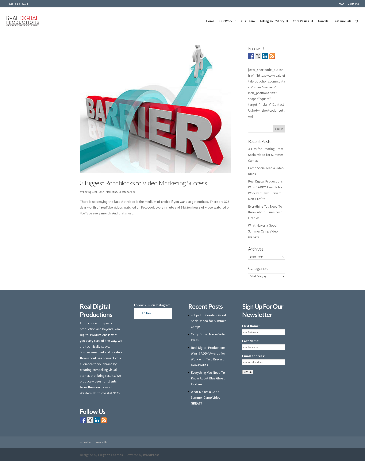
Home (210, 21)
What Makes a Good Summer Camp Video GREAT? (263, 231)
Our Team (248, 21)
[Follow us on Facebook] (251, 56)
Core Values (301, 21)
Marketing (111, 192)
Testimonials (342, 21)
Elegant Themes (110, 455)
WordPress (151, 455)
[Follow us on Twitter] (258, 56)
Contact (353, 3)
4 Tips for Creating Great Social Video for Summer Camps (265, 155)
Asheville (85, 442)
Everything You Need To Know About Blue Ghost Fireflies (265, 212)
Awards (323, 21)
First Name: (251, 326)
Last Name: (250, 341)
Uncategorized (127, 192)
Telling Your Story (272, 21)
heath (86, 192)
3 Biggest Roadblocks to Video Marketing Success (143, 183)
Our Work (225, 21)
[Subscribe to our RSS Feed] (272, 56)
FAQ (341, 3)
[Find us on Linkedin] (265, 56)
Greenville (101, 442)
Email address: (253, 356)
